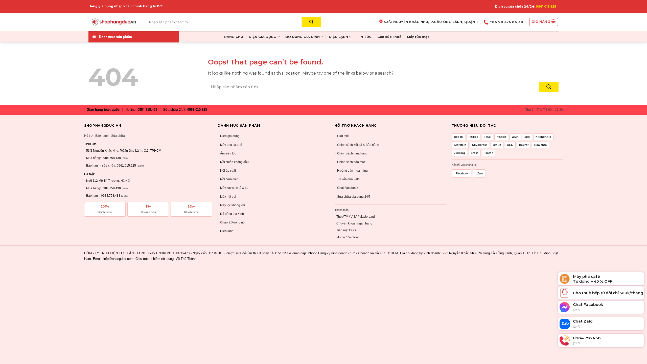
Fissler (501, 136)
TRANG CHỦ (232, 37)
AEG (510, 144)
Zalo (480, 173)
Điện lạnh (226, 231)
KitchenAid (543, 136)
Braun (497, 144)
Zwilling (459, 152)
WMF (515, 136)
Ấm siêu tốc (227, 153)
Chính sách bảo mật (350, 162)
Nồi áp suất (227, 170)
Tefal (487, 136)
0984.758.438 (147, 109)
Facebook (462, 173)
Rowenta (540, 144)
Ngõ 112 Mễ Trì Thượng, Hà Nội (108, 181)
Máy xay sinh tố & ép (233, 188)
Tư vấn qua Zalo (347, 179)
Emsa (474, 152)
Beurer (523, 144)
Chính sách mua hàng (351, 153)
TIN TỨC (364, 37)
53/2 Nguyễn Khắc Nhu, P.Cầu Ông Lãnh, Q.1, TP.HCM (123, 150)
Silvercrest (479, 144)
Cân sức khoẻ (389, 37)
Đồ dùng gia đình (231, 214)
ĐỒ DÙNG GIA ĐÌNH (302, 37)
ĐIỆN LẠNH (338, 37)
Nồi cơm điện (228, 179)
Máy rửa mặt (418, 37)
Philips (473, 136)
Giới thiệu (343, 136)
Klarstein (460, 144)
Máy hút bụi (227, 196)
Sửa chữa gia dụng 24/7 (353, 196)
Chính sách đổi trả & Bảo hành (357, 145)
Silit (527, 136)
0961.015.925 (546, 6)
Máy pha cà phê (230, 145)
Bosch (458, 136)
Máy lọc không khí (231, 205)
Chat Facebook (346, 188)
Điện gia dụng (229, 136)
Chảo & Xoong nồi (231, 222)
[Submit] (311, 22)
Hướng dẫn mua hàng (351, 170)
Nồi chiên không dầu (233, 162)
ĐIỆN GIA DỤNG (262, 37)
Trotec (488, 152)
